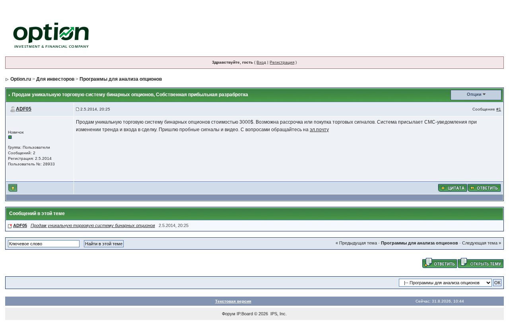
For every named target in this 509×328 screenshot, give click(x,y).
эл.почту (319, 129)
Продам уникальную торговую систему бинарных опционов (93, 225)
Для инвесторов (55, 79)
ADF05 (23, 109)
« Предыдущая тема (356, 243)
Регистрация (282, 62)
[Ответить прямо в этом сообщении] (484, 187)
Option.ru (20, 79)
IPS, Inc (278, 313)
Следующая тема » (481, 243)
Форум (228, 313)
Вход (261, 62)
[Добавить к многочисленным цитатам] (452, 187)
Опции (474, 94)
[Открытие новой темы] (480, 262)
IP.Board (245, 313)
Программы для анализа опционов (121, 79)
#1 (498, 109)
